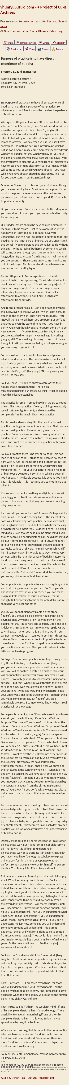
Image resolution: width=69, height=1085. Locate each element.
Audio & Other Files (13, 1078)
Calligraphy (58, 43)
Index (8, 43)
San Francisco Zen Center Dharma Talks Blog (33, 31)
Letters (44, 43)
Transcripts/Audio (26, 43)
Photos (43, 49)
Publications (14, 49)
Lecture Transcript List (40, 1078)
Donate (57, 49)
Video (29, 49)
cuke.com (29, 21)
